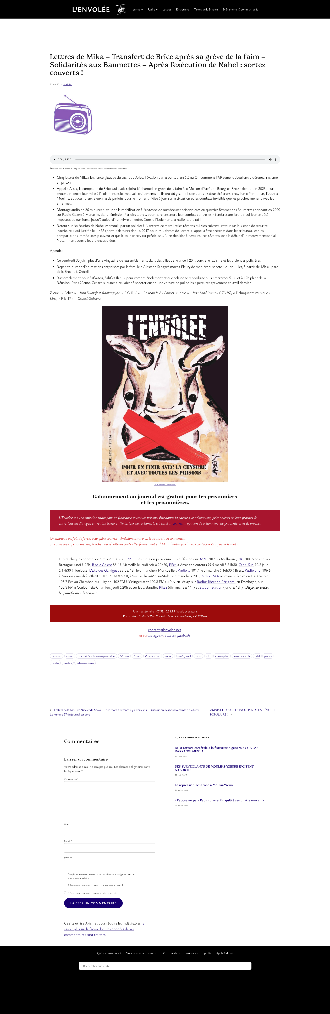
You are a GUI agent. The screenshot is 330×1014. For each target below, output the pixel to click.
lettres (198, 656)
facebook (183, 635)
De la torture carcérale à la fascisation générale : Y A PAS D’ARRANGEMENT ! (216, 749)
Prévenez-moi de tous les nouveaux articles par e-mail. (92, 892)
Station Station (210, 587)
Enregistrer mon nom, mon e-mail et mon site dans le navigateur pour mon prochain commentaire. (102, 875)
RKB (241, 558)
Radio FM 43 (211, 575)
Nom (67, 824)
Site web (68, 857)
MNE (204, 558)
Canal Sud (246, 564)
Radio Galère (102, 564)
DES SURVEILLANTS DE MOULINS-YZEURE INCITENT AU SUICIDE (214, 768)
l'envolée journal (183, 656)
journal (178, 523)
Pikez (163, 587)
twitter (170, 635)
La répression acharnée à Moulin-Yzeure (204, 785)
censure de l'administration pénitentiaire (96, 656)
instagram (155, 635)
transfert (68, 662)
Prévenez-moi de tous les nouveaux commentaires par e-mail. (95, 885)
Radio (67, 84)
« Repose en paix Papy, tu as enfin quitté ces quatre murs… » (219, 800)
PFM (173, 564)
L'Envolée (91, 9)
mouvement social (242, 656)
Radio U (184, 570)
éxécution (124, 656)
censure (69, 656)
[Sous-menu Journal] (142, 9)
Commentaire (71, 779)
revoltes (55, 662)
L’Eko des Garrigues (104, 570)
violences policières (85, 662)
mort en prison (222, 656)
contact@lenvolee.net (164, 629)
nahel (257, 656)
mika (208, 656)
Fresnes (137, 656)
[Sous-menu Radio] (157, 9)
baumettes (56, 656)
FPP (128, 558)
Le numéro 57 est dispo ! (165, 484)
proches (267, 656)
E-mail (68, 841)
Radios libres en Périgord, (216, 581)
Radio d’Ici (253, 570)
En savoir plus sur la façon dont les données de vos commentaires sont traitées (105, 929)
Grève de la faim (152, 656)
